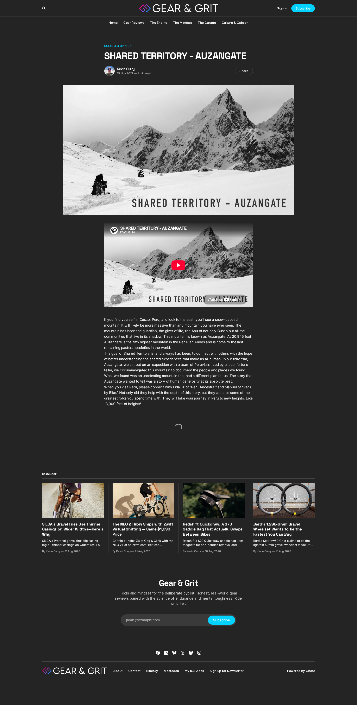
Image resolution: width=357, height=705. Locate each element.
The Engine (158, 23)
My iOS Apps (194, 671)
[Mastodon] (191, 653)
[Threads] (183, 653)
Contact (134, 671)
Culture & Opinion (235, 23)
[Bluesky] (174, 653)
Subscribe (303, 8)
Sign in (282, 8)
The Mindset (182, 23)
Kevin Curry (126, 69)
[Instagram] (199, 653)
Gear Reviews (133, 23)
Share (243, 71)
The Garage (207, 23)
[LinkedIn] (166, 653)
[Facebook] (158, 653)
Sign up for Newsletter (227, 671)
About (118, 671)
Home (113, 23)
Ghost (310, 671)
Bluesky (152, 671)
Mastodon (171, 671)
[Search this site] (44, 8)
